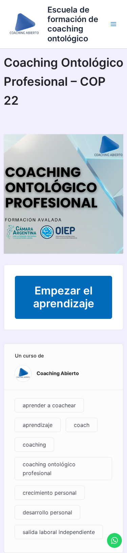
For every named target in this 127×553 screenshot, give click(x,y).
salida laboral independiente (59, 532)
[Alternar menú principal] (113, 24)
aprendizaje (37, 425)
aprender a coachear (49, 405)
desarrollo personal (47, 512)
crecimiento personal (50, 492)
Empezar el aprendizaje (63, 297)
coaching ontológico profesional (49, 468)
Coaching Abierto (58, 373)
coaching (34, 444)
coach (81, 425)
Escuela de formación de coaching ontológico (72, 24)
